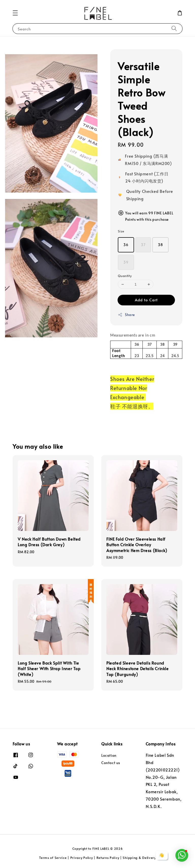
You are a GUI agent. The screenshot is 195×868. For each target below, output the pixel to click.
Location (109, 755)
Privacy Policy (81, 857)
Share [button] (130, 314)
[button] (15, 13)
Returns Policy (107, 857)
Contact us (110, 762)
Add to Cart (146, 299)
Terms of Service (53, 857)
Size (121, 231)
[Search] (174, 28)
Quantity (125, 275)
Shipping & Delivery (139, 857)
